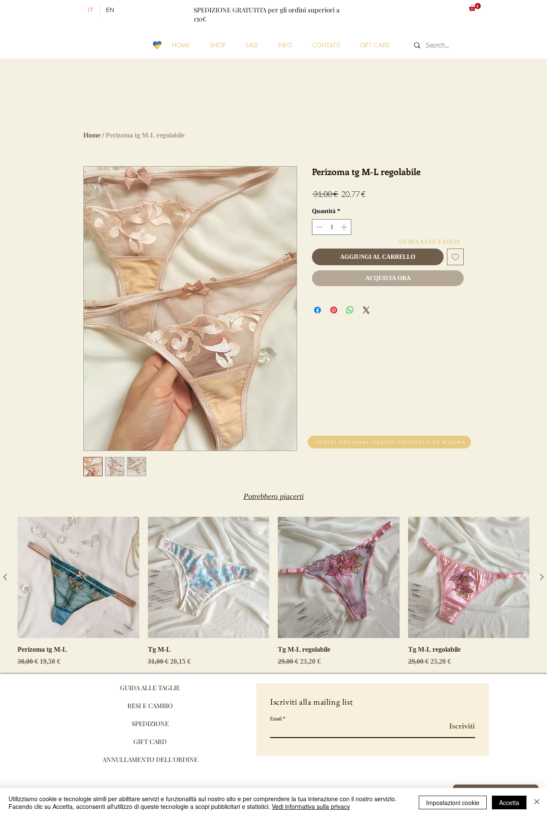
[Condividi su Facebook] (317, 310)
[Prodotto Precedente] (5, 577)
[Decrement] (318, 227)
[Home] (73, 10)
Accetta (509, 802)
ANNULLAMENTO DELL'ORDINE (150, 759)
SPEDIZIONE (150, 723)
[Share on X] (366, 310)
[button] (431, 10)
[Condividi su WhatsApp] (350, 310)
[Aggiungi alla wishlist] (455, 257)
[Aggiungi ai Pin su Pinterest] (334, 310)
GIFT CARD (150, 741)
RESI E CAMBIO (150, 705)
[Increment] (344, 227)
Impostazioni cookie (452, 802)
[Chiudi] (537, 802)
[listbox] (431, 10)
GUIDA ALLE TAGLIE (150, 687)
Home (91, 135)
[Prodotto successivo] (542, 577)
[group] (273, 591)
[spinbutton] (331, 227)
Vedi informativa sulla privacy (311, 806)
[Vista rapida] (78, 577)
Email (276, 718)
